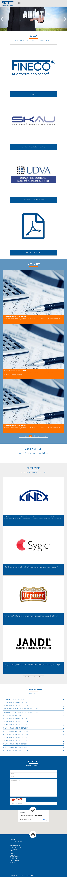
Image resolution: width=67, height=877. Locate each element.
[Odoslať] (32, 810)
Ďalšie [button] (40, 676)
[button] (5, 19)
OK (44, 819)
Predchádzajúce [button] (28, 676)
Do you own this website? (26, 819)
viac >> (5, 323)
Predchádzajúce (24, 436)
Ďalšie (44, 436)
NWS (22, 876)
